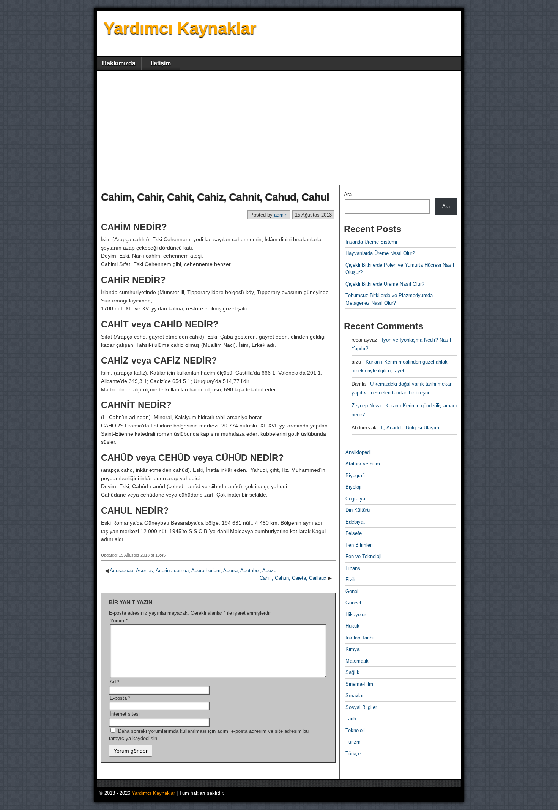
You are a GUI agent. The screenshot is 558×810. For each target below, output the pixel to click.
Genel (351, 591)
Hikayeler (355, 614)
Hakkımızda (119, 63)
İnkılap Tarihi (359, 638)
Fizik (350, 579)
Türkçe (353, 753)
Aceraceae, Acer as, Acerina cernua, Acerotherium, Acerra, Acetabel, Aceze (193, 570)
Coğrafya (355, 499)
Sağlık (352, 672)
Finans (352, 568)
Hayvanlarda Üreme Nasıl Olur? (380, 253)
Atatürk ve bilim (362, 464)
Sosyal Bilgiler (361, 707)
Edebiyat (355, 522)
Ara (348, 194)
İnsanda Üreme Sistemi (371, 242)
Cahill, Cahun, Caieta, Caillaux (293, 578)
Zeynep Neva (366, 405)
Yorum (119, 620)
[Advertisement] (279, 127)
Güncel (353, 603)
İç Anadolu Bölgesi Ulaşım (410, 427)
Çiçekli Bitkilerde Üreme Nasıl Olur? (384, 284)
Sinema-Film (359, 684)
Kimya (352, 649)
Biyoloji (353, 487)
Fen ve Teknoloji (363, 556)
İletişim (161, 63)
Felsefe (353, 533)
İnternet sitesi (125, 714)
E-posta (120, 698)
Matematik (357, 661)
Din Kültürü (357, 510)
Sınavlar (354, 695)
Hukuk (352, 626)
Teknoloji (355, 730)
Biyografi (355, 475)
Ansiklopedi (358, 452)
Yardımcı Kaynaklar (180, 28)
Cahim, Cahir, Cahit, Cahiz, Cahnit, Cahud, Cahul (215, 197)
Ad (114, 682)
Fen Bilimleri (359, 545)
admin (280, 215)
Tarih (350, 718)
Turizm (353, 742)
